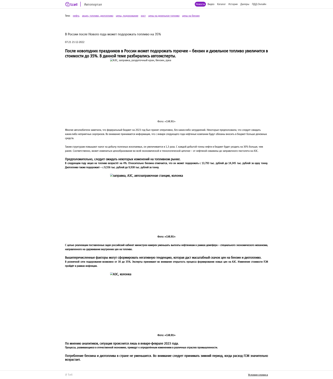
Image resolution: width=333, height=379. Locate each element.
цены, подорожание (127, 15)
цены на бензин (191, 15)
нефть (76, 15)
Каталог (221, 4)
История (233, 4)
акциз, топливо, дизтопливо (97, 15)
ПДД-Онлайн (259, 4)
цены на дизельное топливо (164, 15)
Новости (200, 4)
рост (143, 15)
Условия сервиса (258, 374)
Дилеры (244, 4)
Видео (211, 4)
